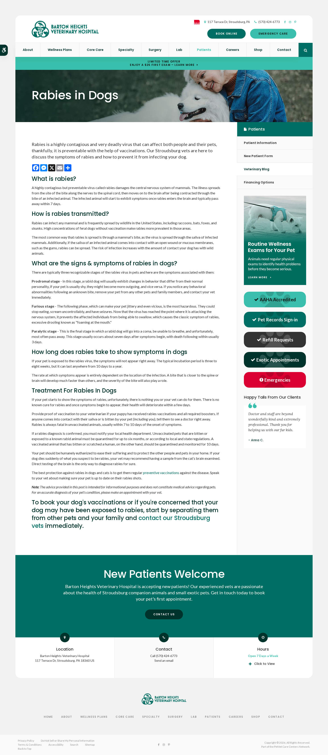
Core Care (95, 50)
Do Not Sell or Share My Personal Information (67, 740)
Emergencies (277, 380)
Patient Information (260, 143)
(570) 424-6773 (269, 22)
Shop (258, 50)
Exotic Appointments (277, 359)
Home (48, 717)
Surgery (155, 50)
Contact (284, 50)
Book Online (226, 33)
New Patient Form (258, 156)
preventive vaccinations (161, 472)
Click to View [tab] (264, 663)
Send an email (163, 660)
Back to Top (24, 748)
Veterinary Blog (256, 169)
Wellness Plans (60, 50)
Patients (204, 50)
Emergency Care (273, 33)
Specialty (126, 50)
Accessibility (55, 744)
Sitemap (90, 744)
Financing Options (259, 182)
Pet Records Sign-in (278, 319)
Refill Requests (277, 339)
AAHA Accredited (278, 299)
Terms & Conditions (30, 744)
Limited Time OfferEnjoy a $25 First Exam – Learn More (162, 63)
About (28, 50)
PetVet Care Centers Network (291, 746)
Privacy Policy (26, 740)
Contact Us (164, 614)
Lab (179, 50)
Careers (232, 50)
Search (74, 744)
